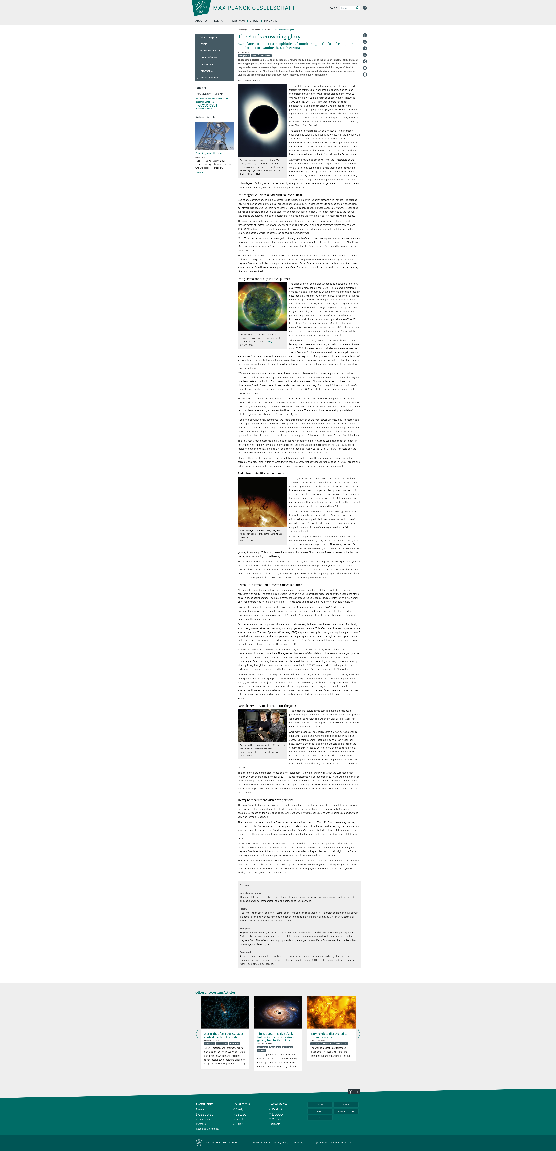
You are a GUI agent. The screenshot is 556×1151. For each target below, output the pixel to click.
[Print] (365, 74)
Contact (320, 1105)
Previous (197, 1034)
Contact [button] (200, 88)
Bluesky (240, 1109)
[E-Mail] (365, 68)
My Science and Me (210, 50)
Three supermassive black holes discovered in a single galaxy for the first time (276, 1037)
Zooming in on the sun (208, 153)
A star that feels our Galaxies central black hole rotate (224, 1035)
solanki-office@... (205, 109)
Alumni (346, 1105)
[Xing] (365, 61)
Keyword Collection (346, 1111)
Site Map (257, 1142)
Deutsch (333, 8)
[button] (284, 154)
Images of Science (209, 57)
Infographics (207, 71)
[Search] (357, 8)
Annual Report (203, 1119)
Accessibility (296, 1142)
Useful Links (204, 1104)
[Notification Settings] (365, 8)
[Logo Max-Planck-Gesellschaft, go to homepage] (243, 10)
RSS (320, 1118)
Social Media (241, 1104)
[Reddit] (365, 48)
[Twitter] (365, 55)
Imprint (267, 1142)
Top (356, 1092)
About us (201, 21)
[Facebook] (365, 35)
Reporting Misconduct (207, 1128)
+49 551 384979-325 (207, 105)
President (201, 1109)
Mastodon (241, 1114)
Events (203, 44)
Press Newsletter (209, 77)
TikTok (239, 1124)
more (200, 172)
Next (359, 1034)
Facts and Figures (205, 1114)
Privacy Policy (281, 1142)
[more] (269, 341)
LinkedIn (240, 1119)
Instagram (277, 1114)
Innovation (271, 21)
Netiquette (275, 1124)
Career (254, 21)
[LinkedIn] (365, 42)
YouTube (276, 1119)
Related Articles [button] (206, 117)
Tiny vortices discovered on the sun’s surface (329, 1035)
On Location (206, 64)
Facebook (277, 1109)
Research (219, 21)
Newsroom (237, 21)
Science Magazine (209, 37)
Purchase (201, 1124)
